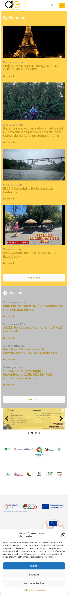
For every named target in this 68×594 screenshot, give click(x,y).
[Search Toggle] (52, 5)
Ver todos (34, 399)
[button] (63, 535)
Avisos (15, 293)
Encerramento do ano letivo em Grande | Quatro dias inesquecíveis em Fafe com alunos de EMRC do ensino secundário (33, 132)
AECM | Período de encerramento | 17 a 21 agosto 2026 (33, 329)
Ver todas (34, 277)
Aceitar (34, 566)
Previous (8, 419)
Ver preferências (34, 583)
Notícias (16, 17)
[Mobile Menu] (62, 5)
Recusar (34, 574)
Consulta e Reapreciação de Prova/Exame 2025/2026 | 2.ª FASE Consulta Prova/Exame (27, 374)
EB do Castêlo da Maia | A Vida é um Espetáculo (29, 254)
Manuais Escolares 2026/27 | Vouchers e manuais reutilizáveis (32, 308)
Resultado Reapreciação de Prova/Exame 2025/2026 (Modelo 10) (30, 351)
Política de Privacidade (34, 590)
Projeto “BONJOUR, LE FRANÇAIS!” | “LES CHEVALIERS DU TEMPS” (30, 67)
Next (60, 419)
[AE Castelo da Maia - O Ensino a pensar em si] (13, 5)
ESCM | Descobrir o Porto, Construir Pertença (28, 190)
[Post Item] (34, 42)
